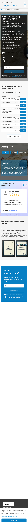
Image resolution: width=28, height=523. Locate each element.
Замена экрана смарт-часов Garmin (8, 118)
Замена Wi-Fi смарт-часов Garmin (8, 130)
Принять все (14, 520)
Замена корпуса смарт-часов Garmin (7, 112)
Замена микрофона (6, 124)
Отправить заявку (14, 72)
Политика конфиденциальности (9, 516)
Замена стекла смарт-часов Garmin (8, 99)
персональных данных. (16, 76)
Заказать (23, 99)
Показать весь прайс (14, 136)
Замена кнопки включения (8, 127)
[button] (23, 185)
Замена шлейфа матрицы (8, 121)
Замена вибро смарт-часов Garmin (8, 109)
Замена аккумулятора (7, 115)
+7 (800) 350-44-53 (10, 6)
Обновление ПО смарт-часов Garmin (7, 105)
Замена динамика (6, 102)
